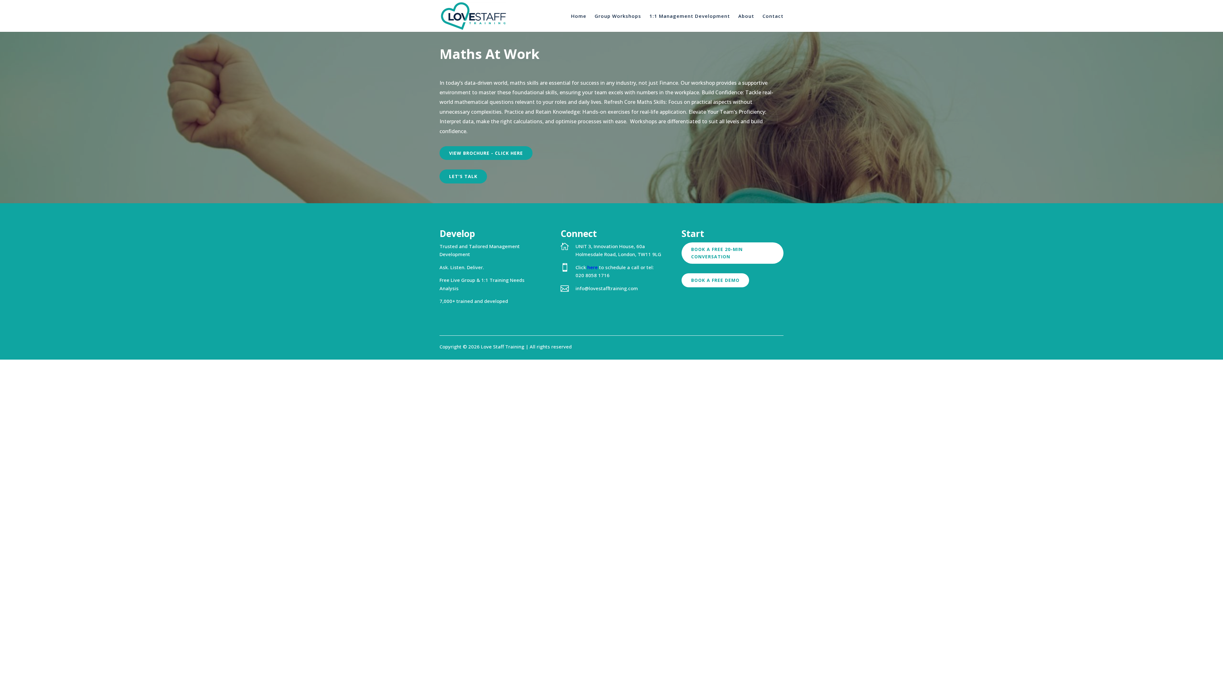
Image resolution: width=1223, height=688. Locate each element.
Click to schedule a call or (611, 267)
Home (578, 16)
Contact (772, 16)
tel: (650, 267)
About (746, 16)
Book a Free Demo (715, 280)
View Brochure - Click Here (486, 153)
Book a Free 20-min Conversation (717, 253)
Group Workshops (618, 16)
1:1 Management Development (689, 16)
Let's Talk (463, 176)
